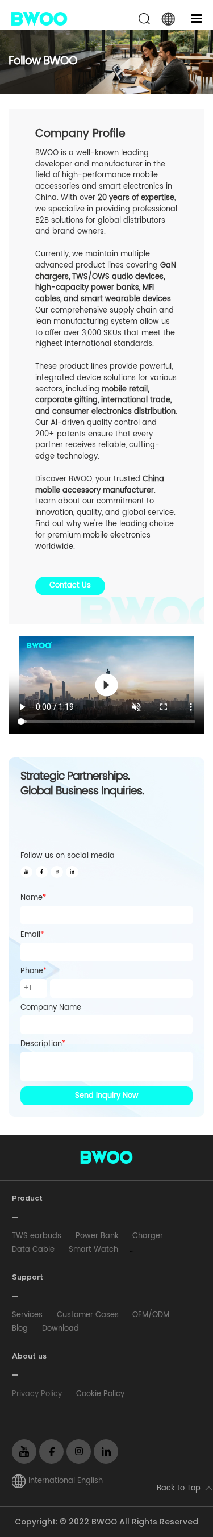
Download (60, 1329)
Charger (147, 1236)
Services (27, 1315)
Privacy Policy (37, 1394)
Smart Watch (93, 1250)
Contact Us (70, 585)
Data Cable (33, 1250)
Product (27, 1198)
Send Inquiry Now (107, 1095)
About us (29, 1356)
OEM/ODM (150, 1315)
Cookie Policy (100, 1394)
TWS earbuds (36, 1236)
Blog (20, 1329)
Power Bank (97, 1236)
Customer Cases (88, 1315)
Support (27, 1277)
